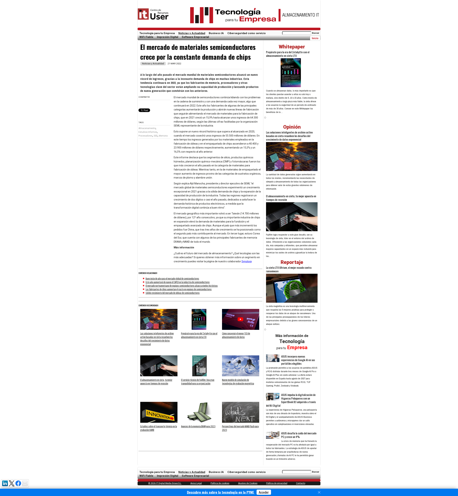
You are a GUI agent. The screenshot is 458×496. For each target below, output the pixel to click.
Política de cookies (220, 483)
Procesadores (145, 136)
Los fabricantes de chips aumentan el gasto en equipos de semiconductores (179, 289)
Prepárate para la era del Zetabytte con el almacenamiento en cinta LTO (287, 54)
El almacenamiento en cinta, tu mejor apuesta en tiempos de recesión (291, 198)
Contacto (300, 483)
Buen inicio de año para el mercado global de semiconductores (172, 278)
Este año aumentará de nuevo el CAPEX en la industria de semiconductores (178, 282)
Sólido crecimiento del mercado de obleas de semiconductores (173, 292)
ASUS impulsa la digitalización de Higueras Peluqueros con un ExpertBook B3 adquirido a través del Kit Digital (291, 400)
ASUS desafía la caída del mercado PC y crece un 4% (298, 435)
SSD (156, 136)
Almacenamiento (147, 128)
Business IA (216, 33)
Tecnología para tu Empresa (157, 33)
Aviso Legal (196, 483)
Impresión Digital (167, 37)
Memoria (163, 136)
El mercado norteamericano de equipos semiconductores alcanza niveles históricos (182, 285)
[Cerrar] (319, 492)
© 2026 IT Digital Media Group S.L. (165, 483)
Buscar (315, 33)
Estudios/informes (147, 132)
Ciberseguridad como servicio (246, 33)
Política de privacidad (276, 483)
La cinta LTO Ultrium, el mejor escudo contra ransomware (288, 269)
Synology (247, 261)
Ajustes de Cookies (247, 483)
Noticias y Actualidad (191, 33)
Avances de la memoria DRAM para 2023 (198, 426)
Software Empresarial (195, 37)
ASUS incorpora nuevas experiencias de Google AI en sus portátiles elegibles (298, 359)
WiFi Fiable (146, 37)
